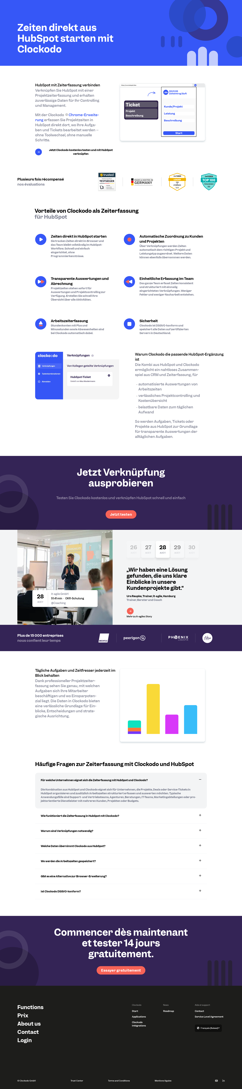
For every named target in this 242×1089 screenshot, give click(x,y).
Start (135, 1011)
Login (24, 1040)
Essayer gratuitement (121, 970)
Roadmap (168, 1011)
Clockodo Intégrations (139, 1024)
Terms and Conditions (119, 1080)
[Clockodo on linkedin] (223, 1080)
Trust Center (77, 1080)
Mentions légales (163, 1080)
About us (29, 1023)
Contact (28, 1032)
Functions (30, 1007)
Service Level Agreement (209, 1016)
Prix (22, 1015)
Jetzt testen (121, 514)
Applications (139, 1016)
